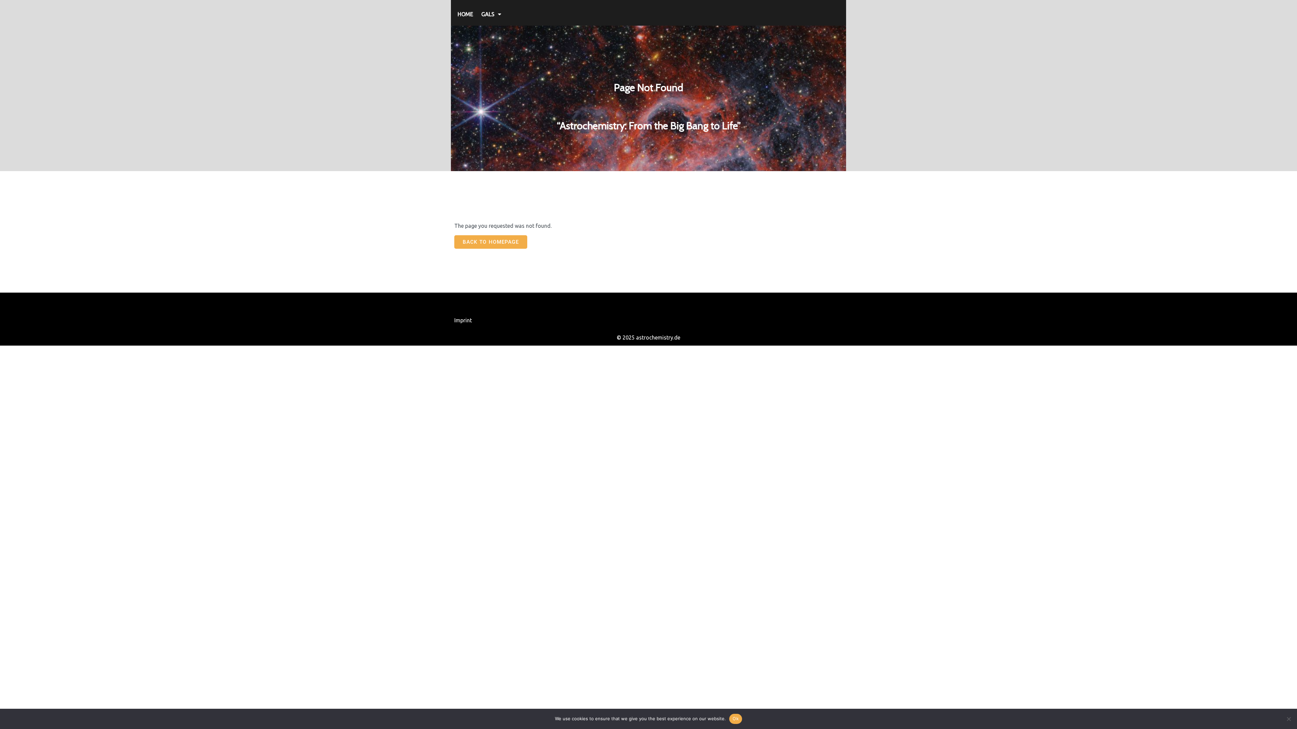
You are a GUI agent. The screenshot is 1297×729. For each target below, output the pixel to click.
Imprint (463, 320)
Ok (736, 718)
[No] (1288, 719)
